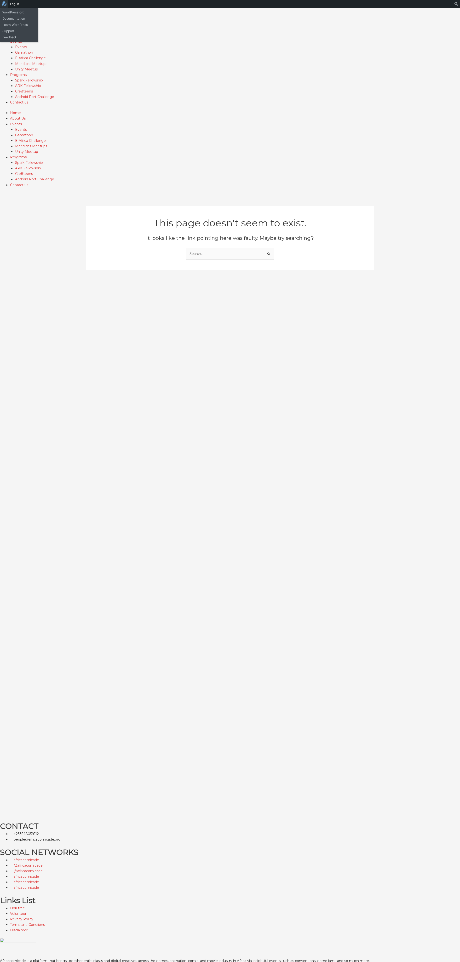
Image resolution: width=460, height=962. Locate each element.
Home (15, 113)
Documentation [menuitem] (13, 18)
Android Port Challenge (34, 97)
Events (21, 47)
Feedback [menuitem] (9, 37)
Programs (18, 75)
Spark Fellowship (29, 80)
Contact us (19, 102)
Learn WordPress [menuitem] (15, 25)
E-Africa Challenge (30, 58)
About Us (18, 118)
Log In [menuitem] (14, 4)
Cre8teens (24, 91)
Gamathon (24, 52)
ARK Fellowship (28, 86)
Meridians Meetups (31, 64)
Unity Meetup (26, 69)
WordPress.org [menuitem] (13, 12)
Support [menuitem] (8, 31)
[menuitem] (4, 4)
